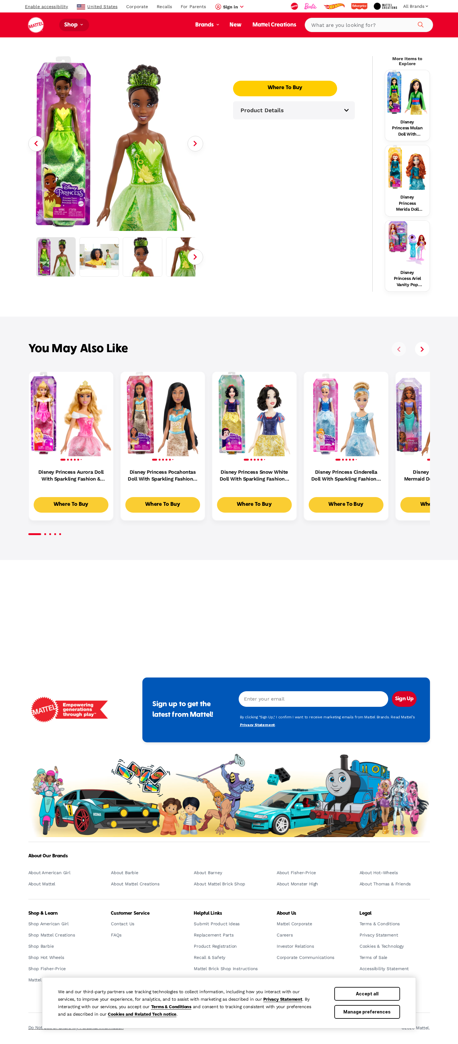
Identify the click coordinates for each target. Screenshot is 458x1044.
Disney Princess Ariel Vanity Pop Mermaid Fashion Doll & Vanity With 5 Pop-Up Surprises (407, 279)
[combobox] (369, 25)
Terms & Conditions (171, 1006)
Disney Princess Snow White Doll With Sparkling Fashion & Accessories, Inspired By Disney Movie (254, 476)
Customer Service (130, 913)
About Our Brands (48, 856)
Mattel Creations (275, 25)
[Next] (195, 143)
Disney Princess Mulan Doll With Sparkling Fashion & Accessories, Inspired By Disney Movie (407, 128)
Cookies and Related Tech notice (142, 1014)
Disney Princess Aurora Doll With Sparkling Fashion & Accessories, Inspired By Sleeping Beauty (71, 476)
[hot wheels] (335, 6)
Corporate (137, 6)
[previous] (399, 349)
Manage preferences (367, 1011)
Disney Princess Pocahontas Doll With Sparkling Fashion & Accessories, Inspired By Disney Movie (162, 476)
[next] (422, 349)
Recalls (164, 6)
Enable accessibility (46, 6)
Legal (366, 913)
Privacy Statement (282, 999)
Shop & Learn (43, 913)
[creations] (386, 6)
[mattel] (295, 6)
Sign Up (404, 699)
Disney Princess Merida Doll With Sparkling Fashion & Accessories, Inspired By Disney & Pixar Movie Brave (407, 203)
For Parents (193, 6)
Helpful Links (208, 913)
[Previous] (36, 143)
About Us (286, 913)
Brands (205, 25)
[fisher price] (360, 6)
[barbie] (311, 6)
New (235, 25)
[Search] (419, 23)
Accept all (367, 993)
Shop (71, 25)
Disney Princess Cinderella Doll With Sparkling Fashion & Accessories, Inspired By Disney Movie (346, 476)
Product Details (262, 110)
